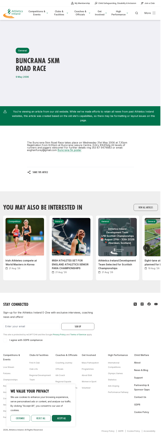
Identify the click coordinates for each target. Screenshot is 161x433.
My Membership (82, 3)
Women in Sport (89, 381)
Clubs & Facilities (38, 355)
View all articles (146, 207)
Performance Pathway (118, 392)
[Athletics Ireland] (13, 13)
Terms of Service (78, 334)
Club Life (33, 369)
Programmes (88, 369)
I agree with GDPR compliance (26, 340)
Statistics (112, 379)
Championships (10, 379)
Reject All (40, 418)
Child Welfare (141, 355)
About (137, 362)
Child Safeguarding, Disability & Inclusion (117, 3)
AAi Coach (60, 375)
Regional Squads (63, 381)
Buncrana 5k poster (69, 150)
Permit (6, 417)
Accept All (61, 418)
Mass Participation (90, 363)
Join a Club (149, 3)
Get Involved (89, 355)
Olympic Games (115, 373)
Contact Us (140, 397)
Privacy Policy (59, 334)
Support (138, 377)
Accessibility (149, 431)
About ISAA (87, 375)
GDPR (137, 404)
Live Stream (8, 367)
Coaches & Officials (66, 355)
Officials (59, 369)
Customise (20, 418)
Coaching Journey (64, 363)
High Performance (118, 355)
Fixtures (7, 373)
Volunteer (86, 388)
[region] (40, 405)
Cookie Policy (141, 412)
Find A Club (34, 363)
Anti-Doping (113, 386)
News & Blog (141, 370)
